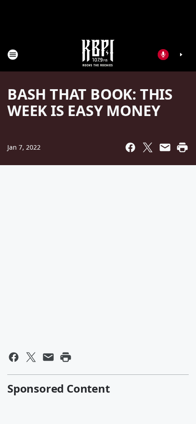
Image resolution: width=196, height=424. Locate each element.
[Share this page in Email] (165, 147)
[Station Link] (98, 54)
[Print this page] (182, 147)
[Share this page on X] (147, 147)
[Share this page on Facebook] (130, 147)
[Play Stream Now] (180, 54)
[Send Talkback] (163, 54)
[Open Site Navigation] (12, 54)
